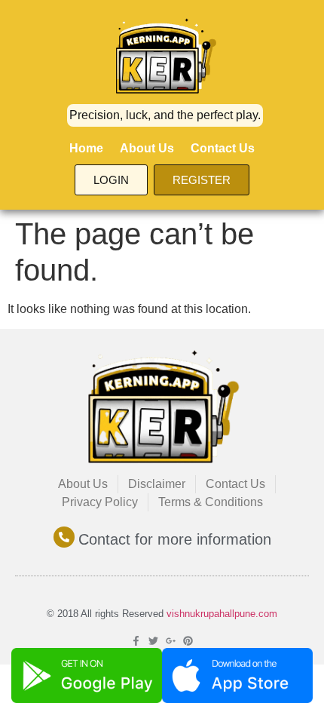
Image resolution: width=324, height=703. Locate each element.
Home (86, 148)
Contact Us (223, 148)
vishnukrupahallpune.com (222, 613)
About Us (147, 148)
